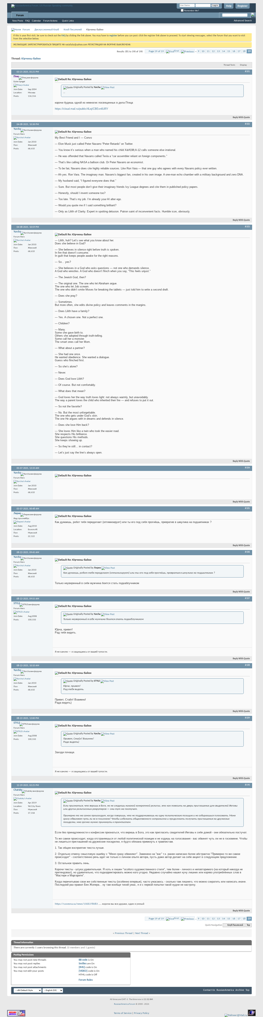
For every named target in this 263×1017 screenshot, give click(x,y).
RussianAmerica (225, 990)
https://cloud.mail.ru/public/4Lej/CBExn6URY (81, 108)
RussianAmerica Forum (124, 1004)
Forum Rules (86, 980)
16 (233, 51)
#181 (247, 71)
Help (228, 6)
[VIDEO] (83, 971)
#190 (247, 785)
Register (243, 6)
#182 (247, 124)
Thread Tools (229, 65)
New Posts (17, 20)
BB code (83, 960)
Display (243, 65)
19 (249, 51)
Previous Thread (124, 933)
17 (239, 51)
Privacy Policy (141, 1013)
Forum (20, 15)
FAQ (27, 20)
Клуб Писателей (73, 29)
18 (244, 51)
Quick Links (68, 20)
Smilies (83, 963)
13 (218, 51)
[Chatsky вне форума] (23, 799)
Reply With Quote (241, 117)
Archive (239, 990)
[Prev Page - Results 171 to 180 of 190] (187, 51)
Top (248, 925)
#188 (247, 665)
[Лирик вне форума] (22, 522)
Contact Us (209, 990)
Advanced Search (243, 20)
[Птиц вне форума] (21, 85)
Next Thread (141, 933)
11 (208, 51)
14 (223, 51)
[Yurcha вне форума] (22, 138)
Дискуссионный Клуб (47, 29)
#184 (247, 468)
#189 (247, 718)
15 (228, 51)
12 (213, 51)
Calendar (36, 20)
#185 (247, 508)
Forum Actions (50, 20)
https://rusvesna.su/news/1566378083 (76, 904)
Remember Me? (191, 10)
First (176, 51)
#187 (247, 598)
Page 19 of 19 (156, 51)
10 (203, 51)
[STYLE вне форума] (22, 612)
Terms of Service (123, 1013)
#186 (247, 552)
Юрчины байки (31, 58)
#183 (247, 226)
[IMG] (82, 967)
